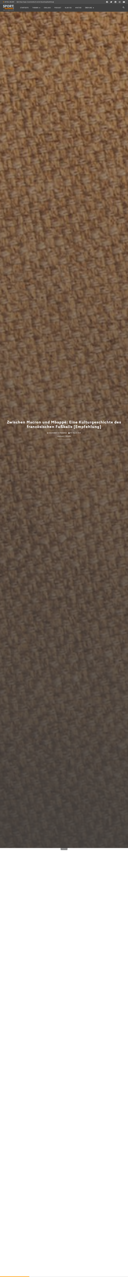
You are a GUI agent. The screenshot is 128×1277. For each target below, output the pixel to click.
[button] (123, 6)
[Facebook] (107, 2)
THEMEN (35, 8)
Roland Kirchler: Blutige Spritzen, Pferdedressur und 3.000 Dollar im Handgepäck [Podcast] (40, 2)
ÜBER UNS (88, 8)
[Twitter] (111, 2)
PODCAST (57, 8)
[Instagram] (120, 2)
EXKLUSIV (47, 8)
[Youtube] (124, 2)
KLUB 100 (68, 8)
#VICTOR (78, 8)
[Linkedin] (115, 2)
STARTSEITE (24, 8)
